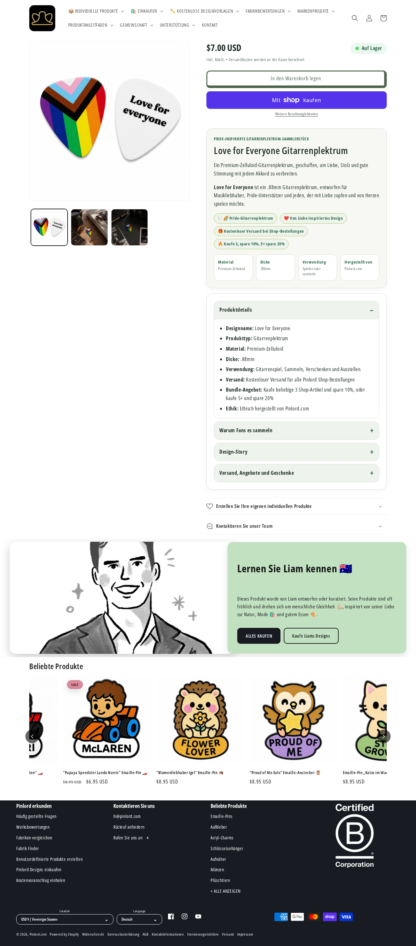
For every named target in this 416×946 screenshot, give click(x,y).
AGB (146, 934)
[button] (95, 11)
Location (64, 911)
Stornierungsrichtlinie (203, 934)
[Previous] (32, 736)
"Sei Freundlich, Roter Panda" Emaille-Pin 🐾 (118, 772)
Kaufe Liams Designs (311, 636)
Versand (228, 934)
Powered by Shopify (64, 934)
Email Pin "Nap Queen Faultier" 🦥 (295, 772)
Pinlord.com (38, 934)
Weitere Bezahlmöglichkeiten (296, 114)
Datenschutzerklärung (123, 934)
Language (139, 911)
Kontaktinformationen (168, 934)
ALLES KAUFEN (259, 636)
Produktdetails (235, 309)
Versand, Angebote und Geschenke (256, 472)
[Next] (384, 736)
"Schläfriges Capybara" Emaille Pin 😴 (205, 772)
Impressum (245, 934)
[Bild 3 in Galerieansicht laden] (129, 227)
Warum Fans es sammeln (246, 430)
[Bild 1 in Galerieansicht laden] (49, 227)
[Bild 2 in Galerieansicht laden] (89, 227)
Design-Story (233, 451)
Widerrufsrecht (93, 934)
